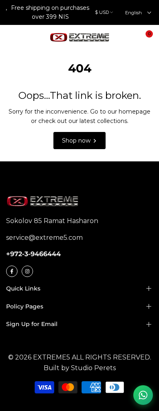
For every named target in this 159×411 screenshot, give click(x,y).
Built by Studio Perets (80, 368)
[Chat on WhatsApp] (143, 395)
